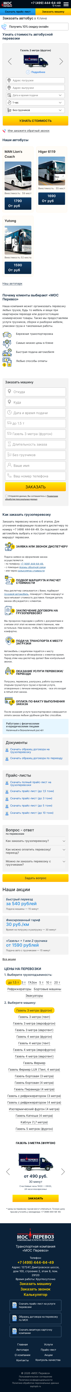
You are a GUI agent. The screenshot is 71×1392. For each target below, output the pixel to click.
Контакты (22, 1360)
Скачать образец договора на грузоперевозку (30, 750)
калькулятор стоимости (31, 570)
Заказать (35, 487)
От (15, 203)
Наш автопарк (12, 283)
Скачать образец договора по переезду (36, 758)
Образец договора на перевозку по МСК (38, 1318)
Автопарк (22, 1349)
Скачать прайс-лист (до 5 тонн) (31, 805)
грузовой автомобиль (16, 594)
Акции (48, 1355)
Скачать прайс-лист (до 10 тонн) (31, 812)
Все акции (9, 959)
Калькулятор (35, 1294)
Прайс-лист (48, 1349)
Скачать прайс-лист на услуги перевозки (37, 1305)
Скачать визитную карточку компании (35, 1331)
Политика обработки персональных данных (35, 1383)
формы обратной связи (32, 567)
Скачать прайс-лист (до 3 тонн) (31, 798)
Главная (22, 1344)
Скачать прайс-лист (18, 11)
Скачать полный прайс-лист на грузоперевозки (30, 783)
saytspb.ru (35, 1386)
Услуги (48, 1344)
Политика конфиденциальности (36, 1379)
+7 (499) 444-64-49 (46, 3)
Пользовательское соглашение (35, 1376)
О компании (22, 1355)
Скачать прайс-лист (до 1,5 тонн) (32, 791)
